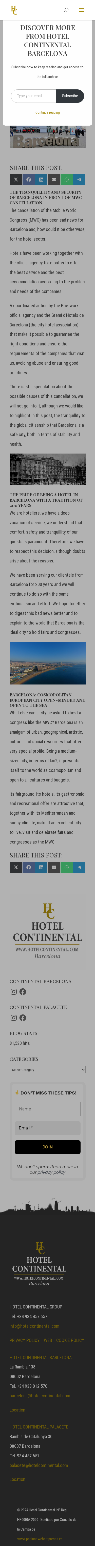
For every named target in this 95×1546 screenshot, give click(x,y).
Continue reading (47, 112)
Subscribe (70, 95)
